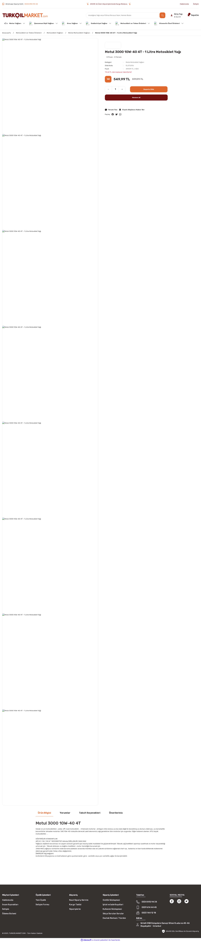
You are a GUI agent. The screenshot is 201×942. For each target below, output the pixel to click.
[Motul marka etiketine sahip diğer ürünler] (113, 45)
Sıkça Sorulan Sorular (113, 913)
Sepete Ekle (148, 89)
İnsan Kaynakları (10, 904)
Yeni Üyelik (41, 900)
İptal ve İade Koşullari (113, 904)
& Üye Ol (177, 17)
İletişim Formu (42, 904)
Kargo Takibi (75, 904)
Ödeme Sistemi (9, 913)
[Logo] (25, 15)
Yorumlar (65, 813)
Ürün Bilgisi (44, 813)
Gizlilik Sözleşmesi (111, 900)
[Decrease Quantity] (108, 89)
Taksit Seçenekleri (89, 813)
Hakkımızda (7, 900)
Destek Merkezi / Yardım (114, 918)
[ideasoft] (86, 940)
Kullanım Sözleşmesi (112, 909)
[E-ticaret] (100, 940)
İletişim (5, 909)
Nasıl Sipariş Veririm (78, 900)
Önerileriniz (116, 813)
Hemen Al (136, 97)
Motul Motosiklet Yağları (135, 62)
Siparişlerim (75, 909)
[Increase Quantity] (122, 89)
